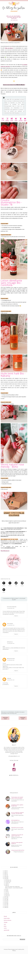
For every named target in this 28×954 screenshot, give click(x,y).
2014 (5, 901)
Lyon (5, 924)
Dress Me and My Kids (11, 606)
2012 (5, 903)
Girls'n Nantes (10, 623)
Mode (5, 926)
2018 (5, 878)
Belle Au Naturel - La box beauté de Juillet (14, 887)
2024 (5, 871)
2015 (5, 899)
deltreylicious (10, 642)
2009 (5, 907)
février (6, 894)
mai (6, 890)
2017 (5, 897)
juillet (6, 885)
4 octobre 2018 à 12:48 (10, 679)
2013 (5, 902)
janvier (6, 895)
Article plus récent (5, 718)
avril (6, 891)
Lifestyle (5, 922)
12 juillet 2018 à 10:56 (10, 608)
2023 (5, 872)
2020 (5, 876)
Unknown (9, 678)
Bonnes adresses (7, 920)
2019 (5, 877)
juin (6, 889)
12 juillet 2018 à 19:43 (10, 643)
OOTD (5, 928)
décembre (7, 880)
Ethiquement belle (11, 658)
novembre (7, 881)
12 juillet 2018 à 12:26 (10, 625)
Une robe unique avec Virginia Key (12, 886)
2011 (5, 904)
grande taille (6, 930)
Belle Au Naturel (9, 48)
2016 (5, 898)
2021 (5, 874)
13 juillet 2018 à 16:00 (10, 660)
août (6, 884)
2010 (5, 906)
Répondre (16, 615)
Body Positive (7, 918)
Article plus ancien (22, 718)
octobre (7, 882)
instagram (6, 543)
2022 (5, 873)
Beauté (5, 916)
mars (6, 893)
